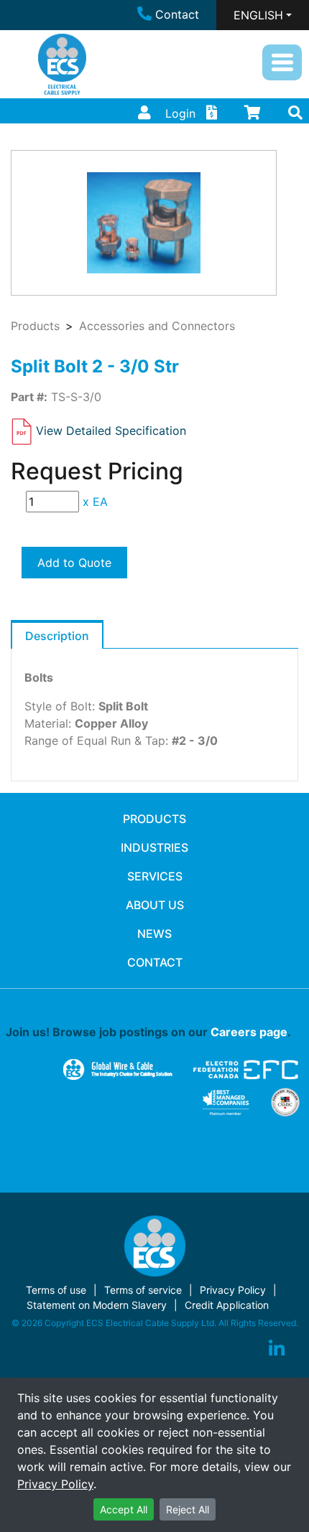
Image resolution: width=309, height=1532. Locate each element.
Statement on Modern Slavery (97, 1305)
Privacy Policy (55, 1484)
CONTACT (155, 962)
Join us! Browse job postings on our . (148, 1032)
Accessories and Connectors (157, 326)
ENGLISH (258, 15)
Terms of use (56, 1290)
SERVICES (155, 876)
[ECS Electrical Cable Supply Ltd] (62, 64)
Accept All (123, 1509)
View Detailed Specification (111, 430)
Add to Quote (74, 562)
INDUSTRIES (154, 847)
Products (35, 326)
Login (180, 113)
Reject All (187, 1509)
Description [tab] (57, 636)
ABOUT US (155, 905)
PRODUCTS (154, 819)
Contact (177, 14)
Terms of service (143, 1290)
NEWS (154, 933)
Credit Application (227, 1305)
